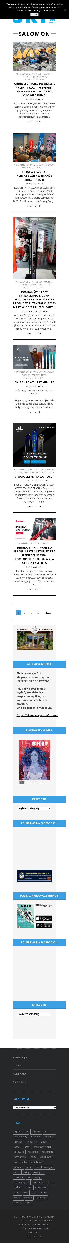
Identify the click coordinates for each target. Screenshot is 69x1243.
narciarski (33, 1151)
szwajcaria (40, 1187)
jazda (26, 1146)
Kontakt (20, 1081)
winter (44, 1192)
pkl (15, 1161)
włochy (28, 1197)
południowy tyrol (44, 1167)
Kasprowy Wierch (43, 1146)
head (17, 1146)
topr (25, 1192)
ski (29, 1177)
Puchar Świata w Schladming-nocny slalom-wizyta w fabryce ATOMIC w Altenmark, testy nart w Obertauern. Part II (34, 299)
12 (37, 612)
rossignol (38, 1172)
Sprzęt (36, 375)
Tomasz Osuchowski (36, 311)
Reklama (20, 1073)
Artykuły (37, 73)
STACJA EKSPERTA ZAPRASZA (35, 476)
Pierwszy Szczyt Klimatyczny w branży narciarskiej (34, 175)
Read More (34, 122)
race (16, 1172)
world (17, 1197)
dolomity (49, 1136)
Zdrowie (27, 167)
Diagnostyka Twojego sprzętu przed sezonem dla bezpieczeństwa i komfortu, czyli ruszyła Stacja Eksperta (34, 555)
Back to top (33, 1236)
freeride (18, 1141)
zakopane (41, 1197)
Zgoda (34, 14)
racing (26, 1172)
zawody (18, 1202)
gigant (44, 1141)
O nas (17, 1065)
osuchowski (46, 1156)
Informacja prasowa (34, 76)
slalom (17, 1187)
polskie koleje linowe (32, 1161)
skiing (37, 1177)
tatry (16, 1192)
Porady (26, 375)
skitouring (38, 1182)
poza (29, 1167)
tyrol (34, 1192)
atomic (36, 1131)
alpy (27, 1131)
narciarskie (47, 1151)
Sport (26, 79)
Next (48, 612)
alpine (17, 1131)
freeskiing (32, 1141)
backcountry (20, 1136)
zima (29, 1202)
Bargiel (48, 73)
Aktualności (23, 73)
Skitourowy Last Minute (34, 382)
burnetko (36, 1136)
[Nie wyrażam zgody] (65, 9)
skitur (50, 1182)
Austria (48, 281)
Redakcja (20, 1057)
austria (48, 1131)
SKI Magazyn (36, 99)
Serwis (27, 472)
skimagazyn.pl (21, 1182)
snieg (28, 1187)
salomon (19, 1177)
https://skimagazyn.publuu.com (37, 715)
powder (18, 1167)
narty (33, 1156)
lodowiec (19, 1151)
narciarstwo (20, 1156)
